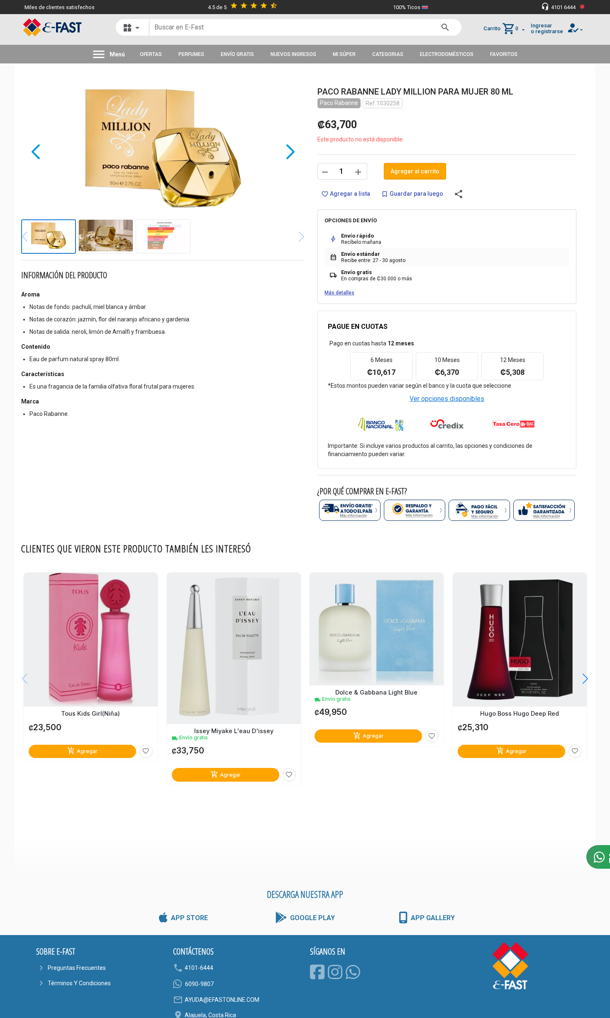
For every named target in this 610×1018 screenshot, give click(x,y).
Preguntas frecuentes (77, 968)
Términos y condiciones (79, 983)
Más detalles (339, 293)
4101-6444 (199, 968)
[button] (579, 679)
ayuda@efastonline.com (222, 999)
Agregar (82, 751)
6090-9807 (199, 984)
